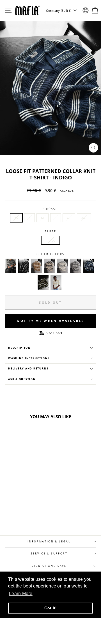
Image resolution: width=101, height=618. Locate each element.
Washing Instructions (28, 358)
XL (69, 218)
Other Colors (50, 254)
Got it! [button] (50, 608)
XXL (84, 218)
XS (16, 218)
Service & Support (49, 553)
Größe (50, 209)
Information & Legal (48, 541)
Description (19, 348)
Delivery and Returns (28, 368)
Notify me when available (50, 321)
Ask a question (22, 379)
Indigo (51, 240)
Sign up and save (49, 566)
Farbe (50, 231)
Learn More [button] (21, 593)
